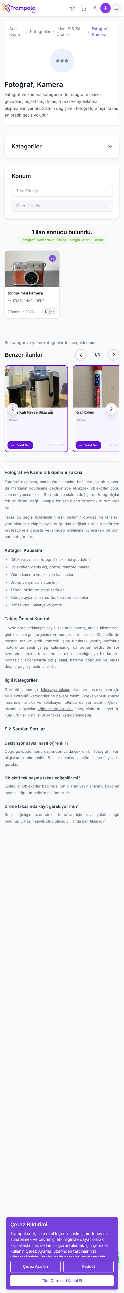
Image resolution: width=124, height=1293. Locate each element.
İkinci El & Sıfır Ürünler (70, 31)
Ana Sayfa (14, 31)
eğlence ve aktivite (55, 708)
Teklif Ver (23, 445)
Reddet (88, 1266)
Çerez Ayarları (35, 1266)
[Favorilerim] (72, 8)
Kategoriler (40, 31)
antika (29, 702)
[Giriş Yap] (94, 8)
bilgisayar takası (55, 689)
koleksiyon (53, 702)
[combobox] (59, 190)
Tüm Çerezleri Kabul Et (62, 1280)
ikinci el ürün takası (44, 715)
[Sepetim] (83, 8)
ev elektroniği (17, 696)
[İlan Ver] (105, 8)
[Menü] (116, 8)
